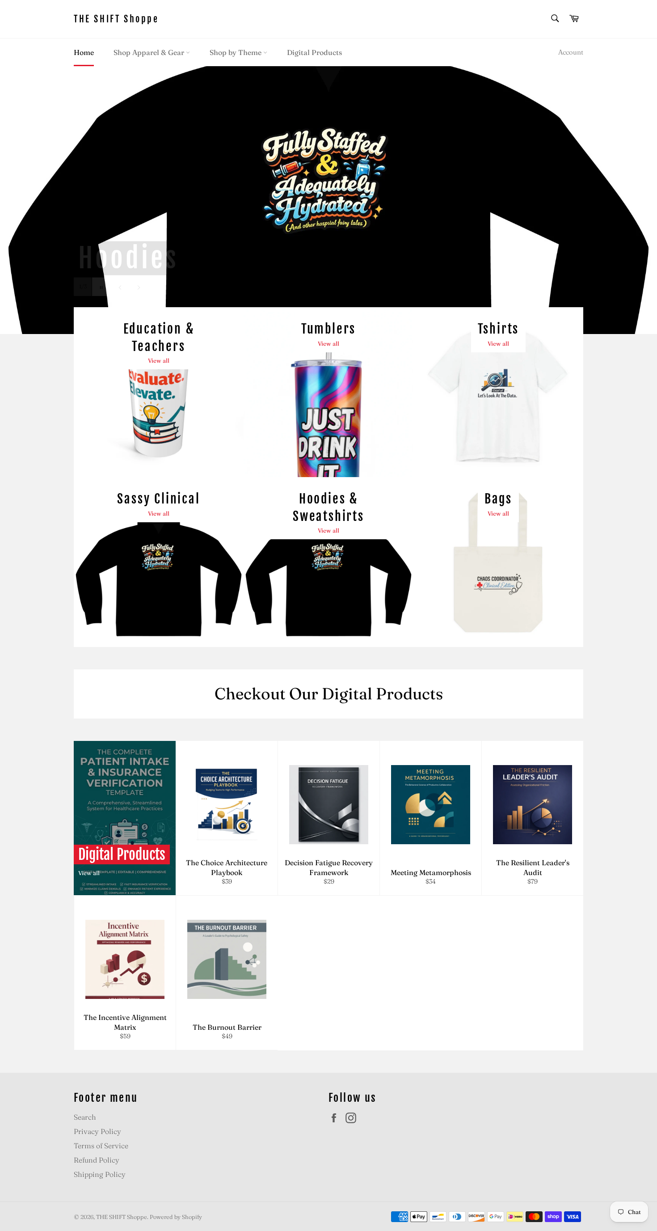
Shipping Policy (100, 1174)
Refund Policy (96, 1159)
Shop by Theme (236, 52)
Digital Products (314, 52)
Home (84, 52)
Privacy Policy (97, 1131)
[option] (328, 200)
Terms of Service (101, 1145)
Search (85, 1117)
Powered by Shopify (176, 1216)
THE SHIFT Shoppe (116, 19)
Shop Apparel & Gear (150, 52)
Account (570, 52)
